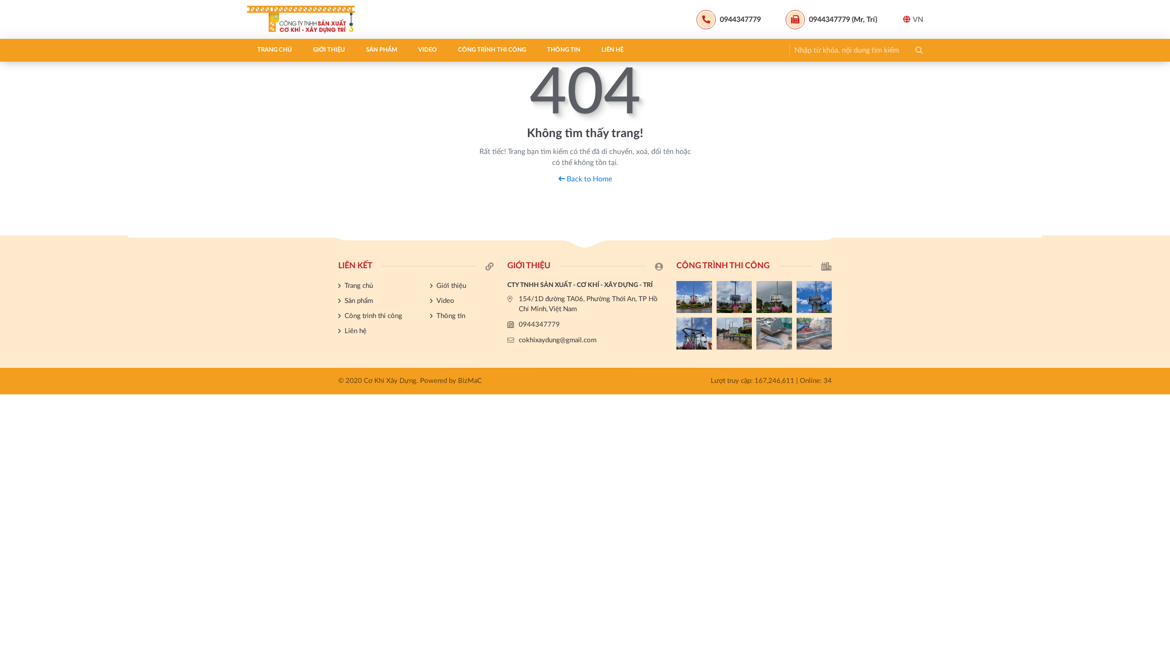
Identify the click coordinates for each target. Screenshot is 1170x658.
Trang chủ (274, 50)
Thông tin (563, 50)
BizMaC (470, 380)
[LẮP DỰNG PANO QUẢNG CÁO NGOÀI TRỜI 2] (814, 297)
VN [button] (918, 19)
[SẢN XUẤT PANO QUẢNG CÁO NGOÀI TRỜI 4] (734, 297)
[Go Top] (1158, 486)
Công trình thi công (492, 50)
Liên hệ (612, 50)
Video (427, 50)
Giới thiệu (329, 50)
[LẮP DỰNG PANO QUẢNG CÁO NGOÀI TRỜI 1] (694, 334)
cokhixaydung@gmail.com (557, 340)
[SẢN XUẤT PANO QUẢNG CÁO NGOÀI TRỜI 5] (694, 297)
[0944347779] (1158, 439)
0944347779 (539, 324)
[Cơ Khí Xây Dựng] (304, 19)
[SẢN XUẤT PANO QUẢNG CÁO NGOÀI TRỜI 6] (814, 334)
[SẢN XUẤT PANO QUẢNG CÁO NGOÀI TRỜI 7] (774, 334)
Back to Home (588, 179)
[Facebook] (1158, 455)
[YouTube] (1158, 470)
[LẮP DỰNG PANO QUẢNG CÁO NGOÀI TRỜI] (734, 334)
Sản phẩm (381, 50)
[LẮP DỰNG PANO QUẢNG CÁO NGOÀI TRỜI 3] (774, 297)
